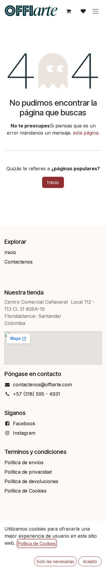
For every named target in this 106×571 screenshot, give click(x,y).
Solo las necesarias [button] (55, 561)
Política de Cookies (37, 543)
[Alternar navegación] (96, 11)
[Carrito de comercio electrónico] (68, 11)
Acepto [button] (90, 561)
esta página (85, 133)
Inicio (53, 182)
